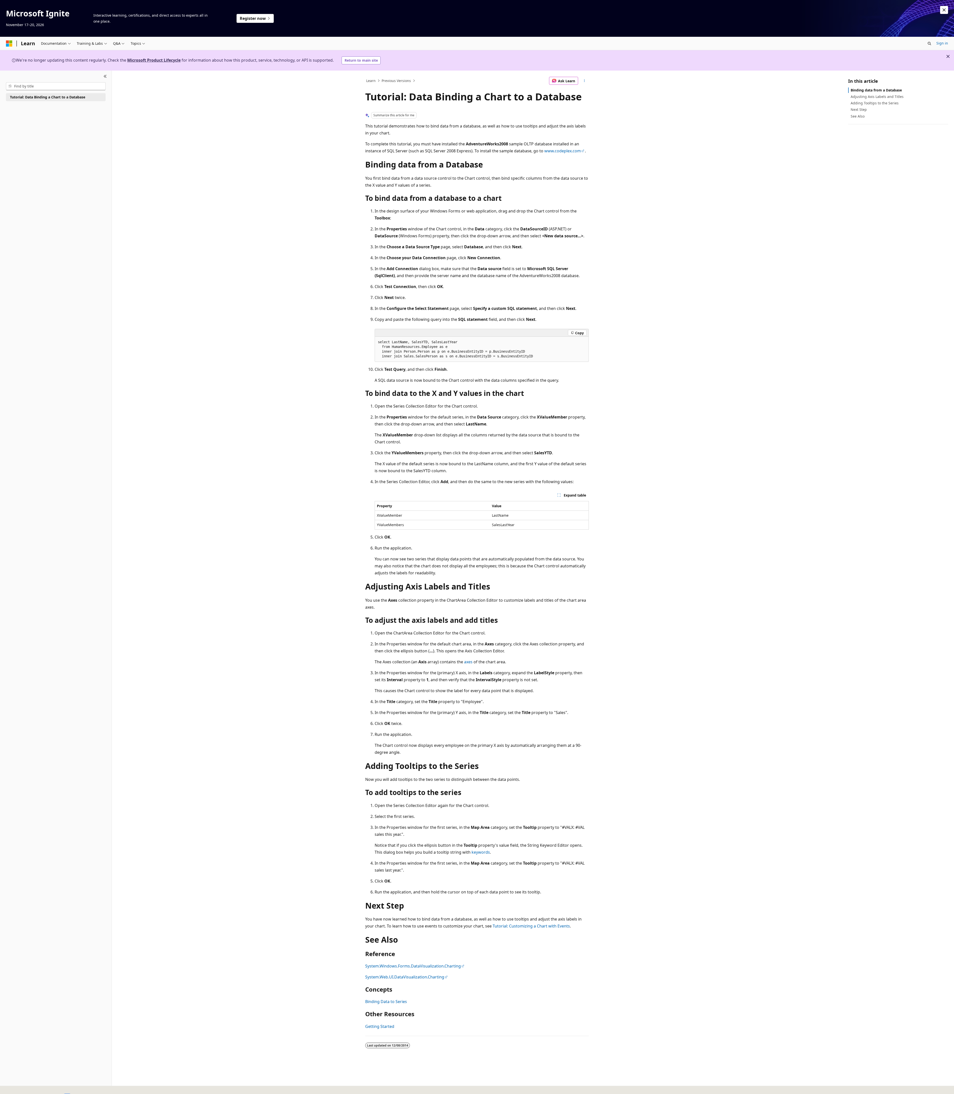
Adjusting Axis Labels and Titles (877, 96)
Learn (371, 80)
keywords (481, 852)
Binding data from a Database (876, 90)
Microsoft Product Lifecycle (154, 60)
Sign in (942, 43)
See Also (858, 116)
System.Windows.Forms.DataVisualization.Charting (413, 966)
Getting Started (379, 1026)
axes (468, 662)
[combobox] (56, 86)
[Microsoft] (9, 43)
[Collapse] (105, 77)
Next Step (859, 109)
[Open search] (929, 43)
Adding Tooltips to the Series (875, 103)
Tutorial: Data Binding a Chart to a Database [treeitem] (47, 97)
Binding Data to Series (386, 1001)
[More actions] (584, 81)
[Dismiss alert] (944, 10)
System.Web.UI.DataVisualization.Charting (404, 977)
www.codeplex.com (562, 151)
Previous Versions (396, 80)
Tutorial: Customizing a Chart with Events (531, 926)
